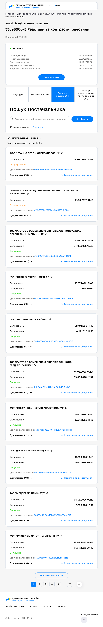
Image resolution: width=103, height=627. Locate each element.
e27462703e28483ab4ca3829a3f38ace (52, 210)
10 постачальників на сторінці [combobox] (24, 143)
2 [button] (39, 584)
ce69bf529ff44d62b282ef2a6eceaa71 (52, 558)
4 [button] (52, 584)
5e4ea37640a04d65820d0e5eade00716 (53, 341)
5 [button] (58, 584)
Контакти (61, 606)
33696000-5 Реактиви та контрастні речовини (69, 14)
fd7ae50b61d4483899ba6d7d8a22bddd (53, 298)
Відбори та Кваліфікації (29, 14)
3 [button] (45, 584)
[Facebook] (84, 620)
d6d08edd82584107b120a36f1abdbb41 (53, 430)
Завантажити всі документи (78, 175)
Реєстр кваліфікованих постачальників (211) (86, 94)
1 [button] (33, 584)
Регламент (47, 606)
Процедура (17, 94)
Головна (9, 14)
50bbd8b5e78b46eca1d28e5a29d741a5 (53, 169)
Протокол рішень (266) (62, 94)
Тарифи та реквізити (14, 606)
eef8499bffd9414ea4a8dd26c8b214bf (52, 472)
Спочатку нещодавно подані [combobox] (23, 138)
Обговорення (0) (40, 94)
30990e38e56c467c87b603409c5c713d (53, 515)
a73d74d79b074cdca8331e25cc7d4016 (52, 256)
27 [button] (69, 584)
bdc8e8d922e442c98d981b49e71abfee (53, 387)
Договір (33, 606)
